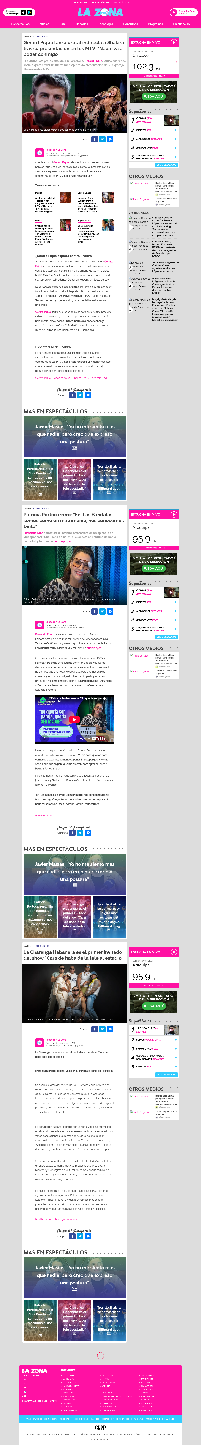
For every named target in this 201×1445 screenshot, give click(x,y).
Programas (155, 24)
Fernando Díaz (33, 533)
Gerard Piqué (43, 377)
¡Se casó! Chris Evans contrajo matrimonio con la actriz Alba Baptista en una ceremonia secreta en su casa (88, 205)
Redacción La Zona (56, 149)
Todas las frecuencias (153, 76)
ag (105, 377)
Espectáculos (20, 24)
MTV (86, 377)
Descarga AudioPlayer (100, 2)
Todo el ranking (166, 165)
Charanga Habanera (65, 1219)
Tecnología (105, 24)
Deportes (82, 24)
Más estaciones (120, 2)
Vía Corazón (164, 194)
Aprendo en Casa (79, 2)
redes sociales (61, 377)
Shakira (77, 377)
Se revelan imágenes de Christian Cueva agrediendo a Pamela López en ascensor (165, 267)
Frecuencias (181, 24)
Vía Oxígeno (164, 204)
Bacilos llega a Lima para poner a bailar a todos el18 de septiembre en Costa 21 (166, 187)
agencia (96, 377)
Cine (63, 24)
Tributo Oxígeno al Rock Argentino (166, 200)
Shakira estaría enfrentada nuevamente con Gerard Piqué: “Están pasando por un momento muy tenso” (88, 234)
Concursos (130, 24)
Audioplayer (63, 541)
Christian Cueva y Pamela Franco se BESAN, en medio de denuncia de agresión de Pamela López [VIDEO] (164, 249)
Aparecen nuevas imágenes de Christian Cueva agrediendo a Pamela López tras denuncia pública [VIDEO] (164, 286)
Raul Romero (43, 1219)
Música (44, 24)
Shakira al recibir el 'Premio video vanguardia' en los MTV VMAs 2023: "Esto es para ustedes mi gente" (45, 205)
